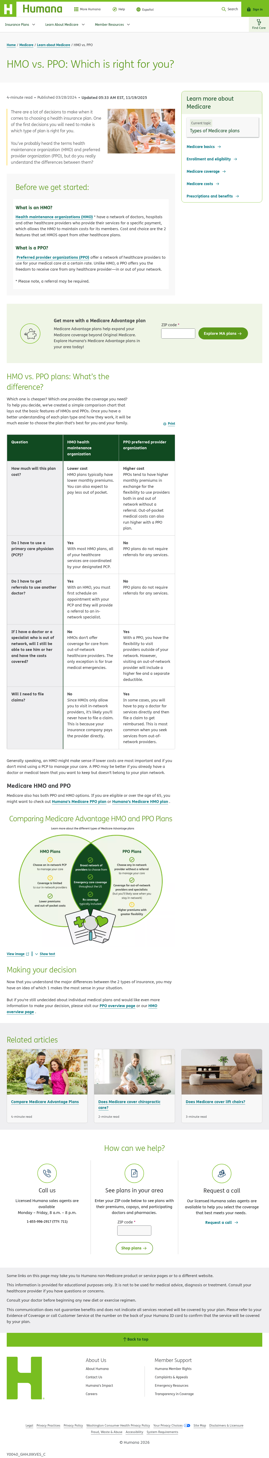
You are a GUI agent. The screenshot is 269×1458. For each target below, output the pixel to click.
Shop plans (131, 1248)
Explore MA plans (220, 333)
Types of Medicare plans (215, 130)
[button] (221, 1190)
